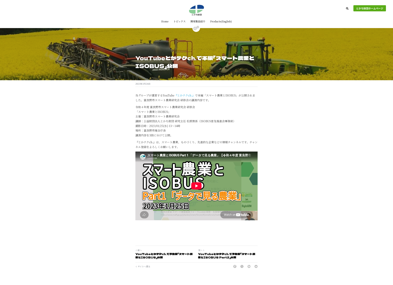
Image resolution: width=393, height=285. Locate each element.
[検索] (347, 8)
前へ (140, 250)
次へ (200, 250)
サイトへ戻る (144, 266)
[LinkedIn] (249, 266)
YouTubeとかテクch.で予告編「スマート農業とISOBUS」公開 (164, 255)
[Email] (256, 266)
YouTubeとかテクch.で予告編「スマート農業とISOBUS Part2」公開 (226, 255)
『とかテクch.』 (184, 95)
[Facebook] (234, 266)
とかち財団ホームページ (369, 8)
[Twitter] (241, 266)
